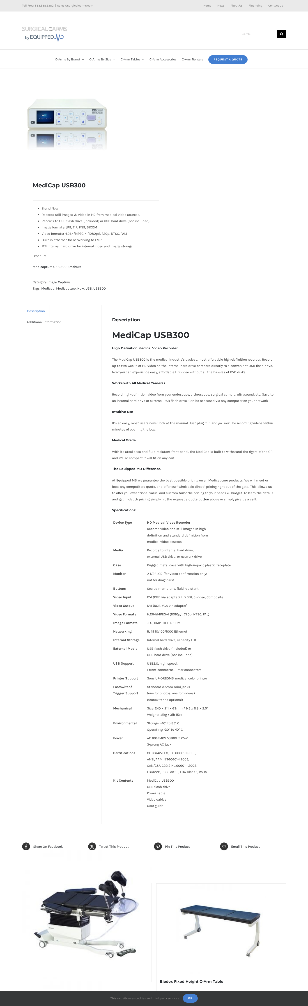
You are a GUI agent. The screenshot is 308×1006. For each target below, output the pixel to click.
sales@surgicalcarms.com (75, 5)
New (80, 288)
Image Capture (59, 282)
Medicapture (66, 288)
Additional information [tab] (44, 322)
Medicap (48, 288)
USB (88, 288)
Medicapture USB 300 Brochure (57, 267)
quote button (198, 499)
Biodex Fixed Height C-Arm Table (191, 981)
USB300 (99, 288)
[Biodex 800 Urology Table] (87, 915)
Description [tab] (36, 311)
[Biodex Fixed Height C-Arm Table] (221, 929)
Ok (190, 998)
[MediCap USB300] (85, 125)
